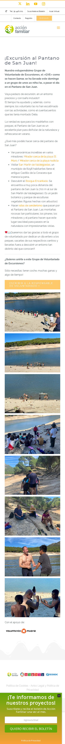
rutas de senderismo (30, 205)
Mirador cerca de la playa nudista (39, 160)
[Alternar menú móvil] (58, 27)
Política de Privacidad (31, 740)
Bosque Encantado (36, 181)
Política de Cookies (17, 685)
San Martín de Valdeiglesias (34, 164)
